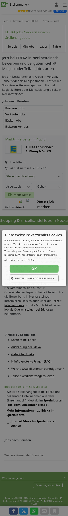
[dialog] (34, 258)
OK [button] (34, 268)
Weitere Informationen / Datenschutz (38, 254)
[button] (33, 260)
